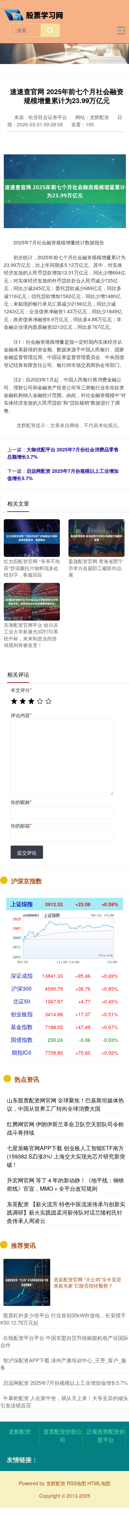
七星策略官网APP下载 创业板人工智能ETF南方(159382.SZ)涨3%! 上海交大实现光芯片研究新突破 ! (66, 1156)
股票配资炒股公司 (62, 1435)
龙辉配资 (20, 1431)
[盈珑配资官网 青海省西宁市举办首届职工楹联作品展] (96, 537)
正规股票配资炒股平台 (105, 1435)
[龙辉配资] (36, 14)
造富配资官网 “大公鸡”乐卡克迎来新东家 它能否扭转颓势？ (87, 1282)
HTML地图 (98, 1483)
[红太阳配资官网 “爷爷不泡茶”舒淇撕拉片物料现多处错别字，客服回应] (32, 537)
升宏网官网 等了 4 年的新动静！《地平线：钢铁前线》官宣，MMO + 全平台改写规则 (65, 1184)
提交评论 (26, 852)
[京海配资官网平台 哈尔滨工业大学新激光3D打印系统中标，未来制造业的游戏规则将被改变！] (32, 600)
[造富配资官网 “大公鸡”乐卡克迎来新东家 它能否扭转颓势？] (26, 1282)
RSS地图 (76, 1483)
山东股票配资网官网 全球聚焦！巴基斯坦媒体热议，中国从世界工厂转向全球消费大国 (65, 1104)
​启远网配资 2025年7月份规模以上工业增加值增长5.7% (65, 1382)
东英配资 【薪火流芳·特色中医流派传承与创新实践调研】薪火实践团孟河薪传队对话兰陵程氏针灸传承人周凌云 (66, 1212)
